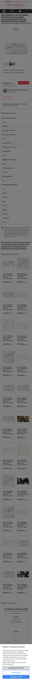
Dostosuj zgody (16, 672)
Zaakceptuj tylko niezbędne (16, 668)
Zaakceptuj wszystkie (16, 677)
